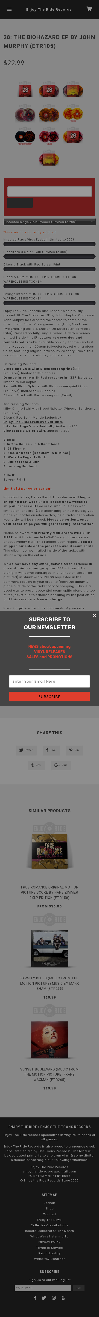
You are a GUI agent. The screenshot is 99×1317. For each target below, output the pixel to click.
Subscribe (49, 696)
